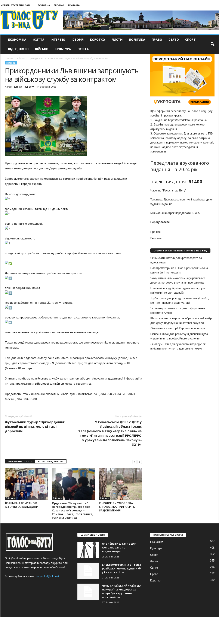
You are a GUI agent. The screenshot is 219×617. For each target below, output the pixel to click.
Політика (137, 39)
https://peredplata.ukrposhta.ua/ (187, 120)
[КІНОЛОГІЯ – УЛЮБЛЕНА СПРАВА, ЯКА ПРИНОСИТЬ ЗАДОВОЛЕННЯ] (120, 484)
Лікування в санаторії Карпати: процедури (177, 328)
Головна (44, 5)
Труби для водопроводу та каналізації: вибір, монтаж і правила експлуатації (179, 300)
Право (157, 39)
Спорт (190, 39)
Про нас (58, 5)
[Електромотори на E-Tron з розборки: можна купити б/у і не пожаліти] (88, 571)
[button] (212, 44)
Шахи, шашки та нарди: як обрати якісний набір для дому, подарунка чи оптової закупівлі (181, 320)
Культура (63, 49)
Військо (41, 49)
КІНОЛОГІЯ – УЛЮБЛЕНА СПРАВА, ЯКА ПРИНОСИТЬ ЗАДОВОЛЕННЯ (117, 506)
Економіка (17, 39)
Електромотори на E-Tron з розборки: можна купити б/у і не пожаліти (179, 270)
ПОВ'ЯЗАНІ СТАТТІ (20, 461)
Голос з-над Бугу (23, 86)
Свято (174, 39)
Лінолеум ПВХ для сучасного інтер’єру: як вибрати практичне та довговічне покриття (178, 346)
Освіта (83, 49)
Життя (38, 39)
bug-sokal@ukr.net (47, 576)
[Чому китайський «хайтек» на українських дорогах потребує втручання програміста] (88, 592)
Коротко (97, 39)
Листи (117, 39)
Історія (78, 39)
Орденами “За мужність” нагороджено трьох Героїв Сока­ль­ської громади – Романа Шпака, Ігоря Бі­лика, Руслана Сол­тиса (72, 510)
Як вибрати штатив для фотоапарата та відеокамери (176, 260)
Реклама (74, 5)
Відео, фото (18, 49)
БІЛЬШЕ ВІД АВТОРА (51, 461)
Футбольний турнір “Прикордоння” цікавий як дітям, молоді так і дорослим (35, 426)
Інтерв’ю (58, 39)
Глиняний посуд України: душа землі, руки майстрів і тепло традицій (177, 290)
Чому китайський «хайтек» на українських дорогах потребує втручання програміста (177, 280)
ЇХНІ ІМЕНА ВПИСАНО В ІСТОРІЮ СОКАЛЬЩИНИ (21, 505)
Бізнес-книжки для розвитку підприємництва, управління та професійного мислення (179, 336)
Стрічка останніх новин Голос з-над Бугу (180, 250)
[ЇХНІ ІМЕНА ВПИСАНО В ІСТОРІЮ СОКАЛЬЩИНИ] (26, 484)
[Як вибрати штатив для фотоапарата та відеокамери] (88, 550)
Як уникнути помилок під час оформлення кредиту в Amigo (177, 310)
